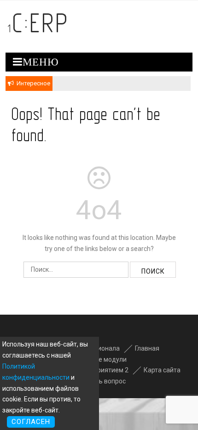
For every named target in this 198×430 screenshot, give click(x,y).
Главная (147, 348)
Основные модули (99, 359)
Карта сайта (162, 370)
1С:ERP (38, 23)
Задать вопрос (102, 381)
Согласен (31, 422)
